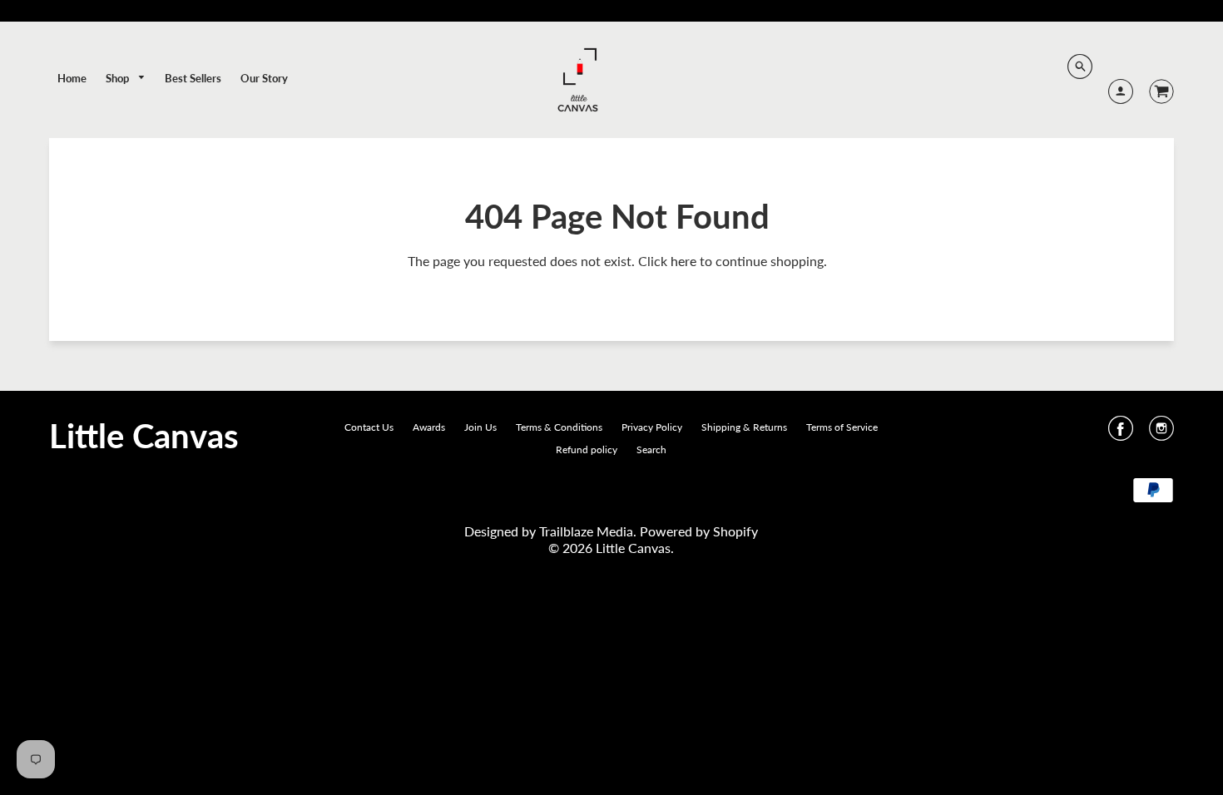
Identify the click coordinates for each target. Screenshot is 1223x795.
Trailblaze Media (586, 531)
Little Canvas (144, 436)
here (683, 261)
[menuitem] (72, 78)
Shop (118, 78)
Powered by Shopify (699, 531)
